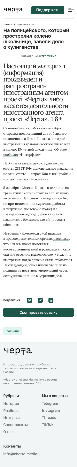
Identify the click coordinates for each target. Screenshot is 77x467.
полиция (13, 331)
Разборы (11, 410)
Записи (8, 24)
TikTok (47, 424)
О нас (8, 431)
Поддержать (47, 9)
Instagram (51, 410)
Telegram (50, 403)
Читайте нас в (38, 56)
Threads (49, 417)
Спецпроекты (15, 424)
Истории (11, 403)
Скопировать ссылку (38, 312)
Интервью (12, 417)
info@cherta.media (19, 454)
